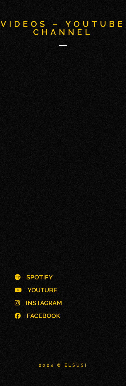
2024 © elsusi (63, 365)
